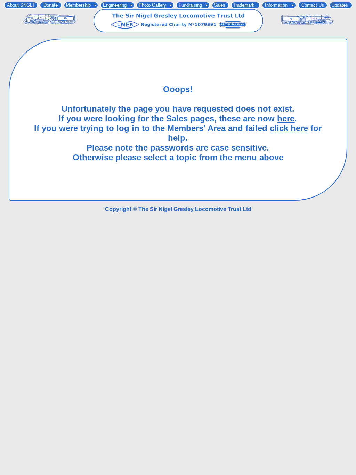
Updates (339, 5)
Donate (50, 5)
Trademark (243, 5)
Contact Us (312, 5)
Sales (219, 5)
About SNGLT (21, 5)
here (285, 118)
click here (289, 128)
